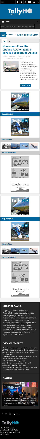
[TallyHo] (20, 11)
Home (10, 35)
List (9, 41)
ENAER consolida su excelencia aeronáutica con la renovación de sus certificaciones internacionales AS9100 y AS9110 (19, 359)
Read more (25, 85)
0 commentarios (8, 58)
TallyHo (13, 56)
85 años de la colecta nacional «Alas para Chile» (19, 348)
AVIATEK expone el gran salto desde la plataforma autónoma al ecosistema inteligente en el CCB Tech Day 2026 (19, 352)
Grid (4, 41)
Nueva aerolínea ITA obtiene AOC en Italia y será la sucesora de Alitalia (20, 49)
